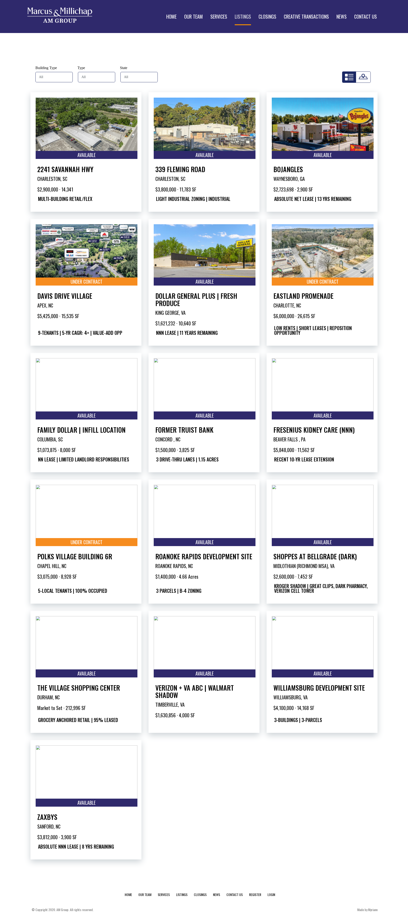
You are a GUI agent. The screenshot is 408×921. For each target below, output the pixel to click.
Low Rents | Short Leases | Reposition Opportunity (313, 330)
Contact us (234, 894)
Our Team (144, 894)
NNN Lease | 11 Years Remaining (187, 332)
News (216, 894)
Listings (181, 894)
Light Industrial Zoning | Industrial (193, 198)
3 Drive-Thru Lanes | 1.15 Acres (187, 459)
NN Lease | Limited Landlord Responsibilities (83, 459)
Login (271, 894)
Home (128, 894)
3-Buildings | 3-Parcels (298, 720)
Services (164, 894)
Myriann (373, 909)
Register (255, 894)
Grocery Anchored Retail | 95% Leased (78, 720)
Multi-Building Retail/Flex (65, 198)
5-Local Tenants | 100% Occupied (72, 590)
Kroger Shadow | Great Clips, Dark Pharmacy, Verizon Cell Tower (321, 588)
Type (81, 68)
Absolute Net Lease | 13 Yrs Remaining (312, 198)
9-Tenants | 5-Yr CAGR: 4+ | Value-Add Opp (80, 332)
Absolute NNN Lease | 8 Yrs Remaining (76, 846)
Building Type (46, 68)
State (123, 68)
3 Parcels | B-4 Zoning (178, 590)
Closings (200, 894)
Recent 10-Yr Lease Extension (304, 459)
